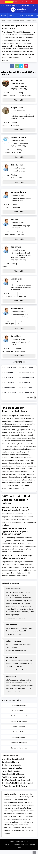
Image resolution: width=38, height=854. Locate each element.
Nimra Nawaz (16, 336)
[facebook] (28, 5)
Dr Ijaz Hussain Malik (23, 780)
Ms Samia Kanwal (18, 192)
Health (11, 15)
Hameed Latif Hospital (10, 771)
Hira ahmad (16, 247)
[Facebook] (12, 66)
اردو (34, 9)
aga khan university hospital (13, 777)
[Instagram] (31, 5)
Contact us (15, 844)
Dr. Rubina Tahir (8, 783)
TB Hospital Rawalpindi (24, 783)
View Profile (19, 100)
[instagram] (26, 66)
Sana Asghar (16, 80)
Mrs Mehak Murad (18, 137)
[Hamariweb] (19, 9)
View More (29, 397)
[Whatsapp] (17, 66)
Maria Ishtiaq (16, 279)
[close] (36, 2)
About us (6, 844)
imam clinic (6, 759)
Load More (17, 362)
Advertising (24, 844)
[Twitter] (21, 66)
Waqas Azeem (17, 108)
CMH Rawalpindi (8, 780)
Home (3, 15)
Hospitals (29, 15)
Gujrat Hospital (18, 759)
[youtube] (33, 5)
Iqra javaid (15, 219)
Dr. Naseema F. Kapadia (11, 765)
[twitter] (36, 5)
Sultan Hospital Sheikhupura (13, 774)
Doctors (20, 15)
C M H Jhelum (21, 786)
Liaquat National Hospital (11, 768)
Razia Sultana (17, 165)
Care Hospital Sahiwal (10, 762)
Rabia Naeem (17, 308)
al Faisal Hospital (8, 786)
